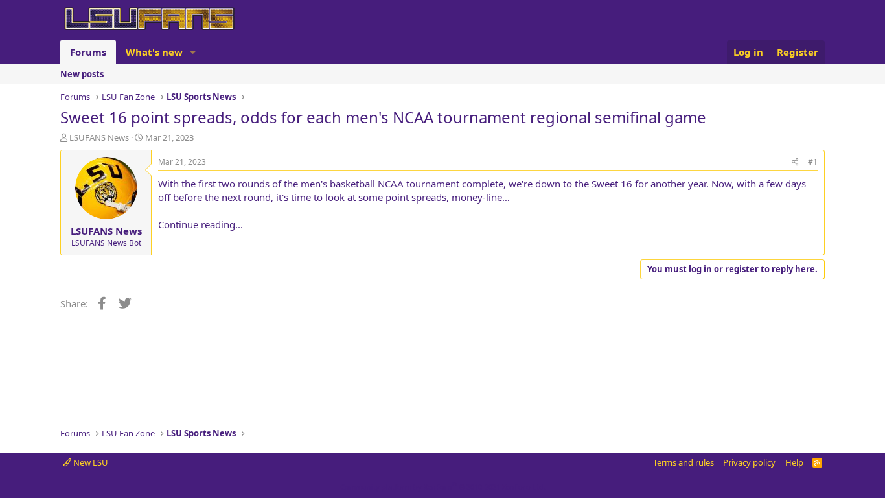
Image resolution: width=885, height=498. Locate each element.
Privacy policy (749, 462)
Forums (88, 51)
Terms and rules (683, 462)
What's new (154, 51)
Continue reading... (200, 224)
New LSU (89, 462)
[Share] (795, 162)
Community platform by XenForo (443, 487)
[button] (193, 52)
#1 (813, 161)
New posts (82, 74)
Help (794, 462)
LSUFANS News (99, 137)
